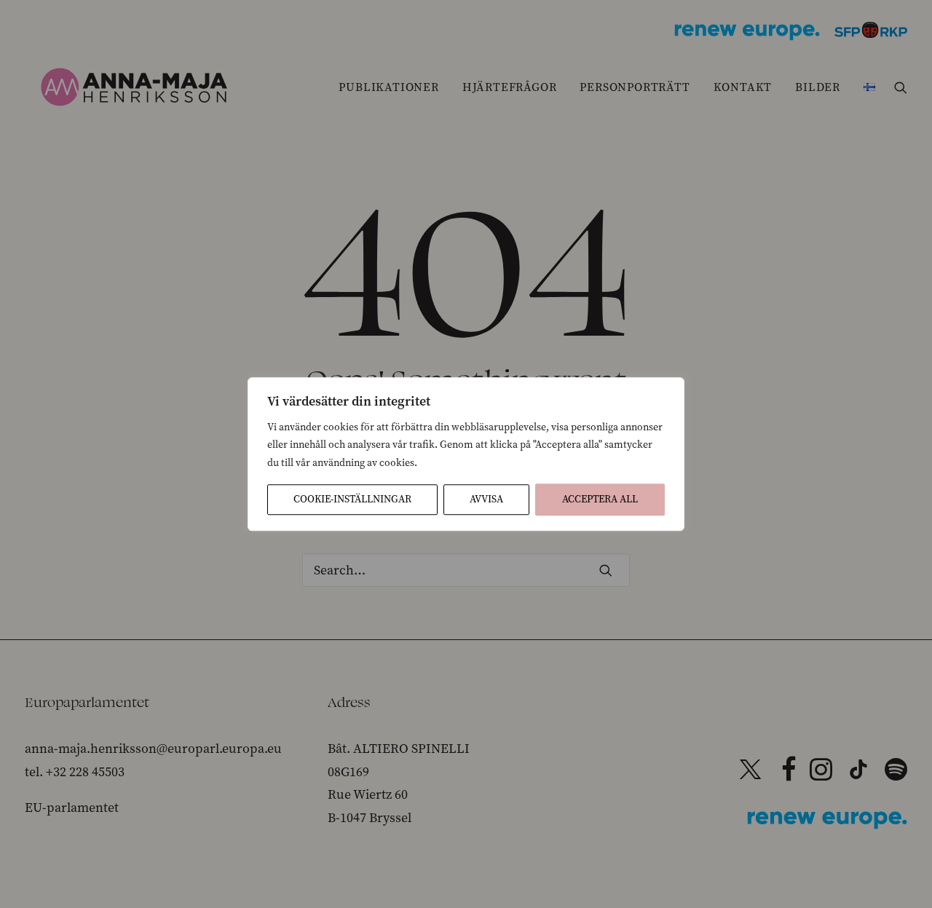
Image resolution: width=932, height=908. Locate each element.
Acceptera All (600, 499)
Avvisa (486, 499)
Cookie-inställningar (352, 499)
